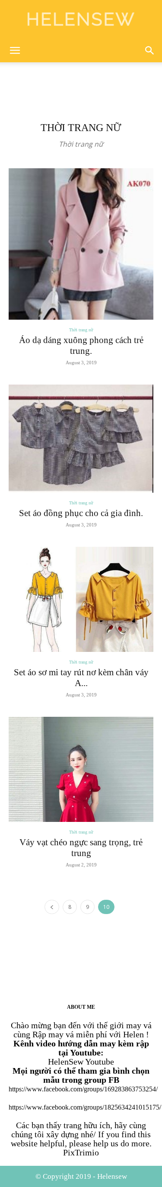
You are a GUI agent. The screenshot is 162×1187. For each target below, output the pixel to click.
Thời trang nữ (81, 329)
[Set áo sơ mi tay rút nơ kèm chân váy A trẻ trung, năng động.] (81, 599)
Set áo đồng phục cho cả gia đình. (81, 513)
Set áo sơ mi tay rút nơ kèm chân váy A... (81, 677)
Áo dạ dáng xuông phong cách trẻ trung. (81, 345)
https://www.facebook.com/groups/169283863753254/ (83, 1089)
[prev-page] (51, 907)
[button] (15, 50)
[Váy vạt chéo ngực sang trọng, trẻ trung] (81, 769)
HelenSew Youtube (81, 1061)
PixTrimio (81, 1152)
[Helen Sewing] (81, 20)
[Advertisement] (81, 77)
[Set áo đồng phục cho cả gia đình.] (81, 439)
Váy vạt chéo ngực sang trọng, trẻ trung (81, 847)
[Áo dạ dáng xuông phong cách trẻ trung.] (81, 244)
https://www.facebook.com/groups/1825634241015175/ (85, 1107)
